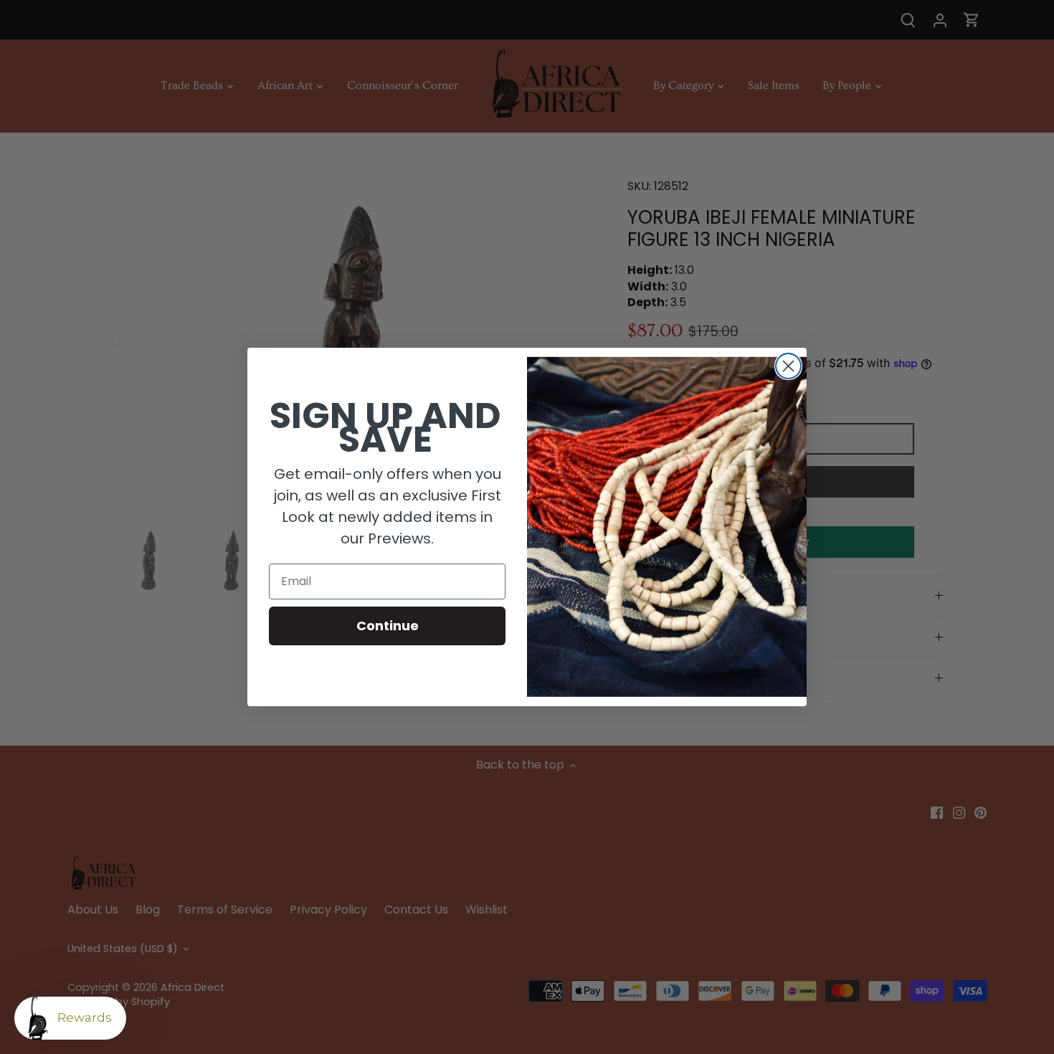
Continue (387, 626)
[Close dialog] (788, 366)
